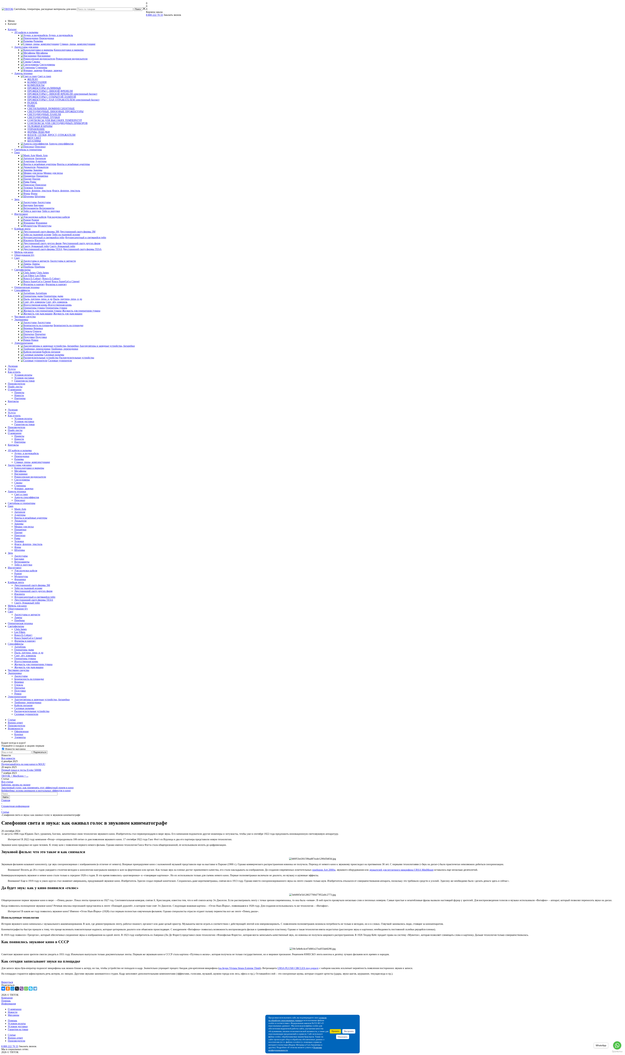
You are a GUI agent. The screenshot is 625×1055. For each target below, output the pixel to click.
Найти (5, 797)
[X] (17, 989)
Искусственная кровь (26, 661)
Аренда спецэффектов (26, 497)
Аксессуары (21, 556)
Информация (8, 1003)
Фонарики (20, 579)
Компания (7, 997)
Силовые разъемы (24, 708)
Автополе (19, 512)
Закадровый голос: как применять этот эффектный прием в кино (37, 787)
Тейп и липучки (23, 564)
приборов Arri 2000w (323, 869)
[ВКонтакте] (3, 989)
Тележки (19, 541)
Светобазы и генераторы (21, 503)
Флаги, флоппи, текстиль (28, 544)
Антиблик (20, 646)
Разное (18, 573)
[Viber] (21, 989)
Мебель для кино (17, 605)
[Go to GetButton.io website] (617, 1052)
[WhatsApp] (26, 989)
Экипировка (15, 673)
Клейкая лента (16, 582)
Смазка (18, 482)
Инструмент (14, 567)
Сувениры (20, 485)
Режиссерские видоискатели (30, 476)
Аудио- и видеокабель (26, 453)
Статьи (12, 1035)
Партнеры (20, 398)
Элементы (20, 737)
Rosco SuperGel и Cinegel (28, 638)
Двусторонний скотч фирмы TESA (33, 599)
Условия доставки (24, 377)
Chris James (20, 629)
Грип (10, 506)
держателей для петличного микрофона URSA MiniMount (401, 869)
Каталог (12, 29)
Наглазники (21, 473)
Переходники (21, 456)
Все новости (8, 758)
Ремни (17, 693)
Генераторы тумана (25, 658)
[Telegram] (35, 989)
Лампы (18, 617)
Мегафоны (20, 471)
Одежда (18, 684)
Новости (19, 395)
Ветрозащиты (21, 561)
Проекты (19, 392)
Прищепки (20, 529)
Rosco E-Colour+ (23, 635)
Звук (10, 553)
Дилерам (13, 366)
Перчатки (19, 687)
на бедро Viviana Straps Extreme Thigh (239, 968)
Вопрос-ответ (15, 1037)
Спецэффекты (15, 643)
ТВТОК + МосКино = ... (14, 775)
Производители (16, 383)
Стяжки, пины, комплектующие (32, 462)
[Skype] (31, 989)
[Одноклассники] (8, 989)
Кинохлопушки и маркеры (29, 468)
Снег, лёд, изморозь (25, 655)
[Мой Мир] (12, 989)
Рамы (17, 538)
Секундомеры (22, 479)
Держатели (20, 520)
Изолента (19, 594)
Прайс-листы (15, 386)
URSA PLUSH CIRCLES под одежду (298, 968)
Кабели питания (23, 705)
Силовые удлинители (26, 714)
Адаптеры (20, 514)
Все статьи (7, 781)
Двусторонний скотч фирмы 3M (32, 585)
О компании (14, 389)
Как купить (14, 372)
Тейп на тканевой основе (28, 588)
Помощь (6, 1000)
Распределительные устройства (31, 711)
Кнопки (18, 734)
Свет (10, 611)
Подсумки (20, 690)
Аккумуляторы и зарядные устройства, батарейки (42, 699)
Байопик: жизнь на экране (15, 784)
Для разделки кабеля (25, 570)
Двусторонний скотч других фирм (33, 591)
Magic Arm (20, 509)
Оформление (21, 731)
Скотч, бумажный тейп (27, 602)
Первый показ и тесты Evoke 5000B (21, 770)
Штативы (19, 550)
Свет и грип (21, 494)
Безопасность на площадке (29, 679)
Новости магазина (15, 749)
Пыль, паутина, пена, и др (28, 652)
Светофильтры (16, 626)
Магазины (13, 1015)
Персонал (19, 500)
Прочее (18, 532)
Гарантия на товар (24, 380)
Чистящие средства (18, 670)
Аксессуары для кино (20, 465)
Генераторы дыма (24, 649)
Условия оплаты (23, 374)
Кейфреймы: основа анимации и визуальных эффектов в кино (36, 790)
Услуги (12, 369)
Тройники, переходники (27, 702)
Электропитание (17, 696)
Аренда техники (17, 491)
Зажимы (18, 523)
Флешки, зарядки (23, 488)
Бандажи (19, 558)
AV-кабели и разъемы (20, 450)
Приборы (19, 620)
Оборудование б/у (18, 608)
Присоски (19, 535)
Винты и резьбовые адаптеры (30, 517)
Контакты (13, 401)
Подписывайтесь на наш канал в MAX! (23, 764)
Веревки (19, 682)
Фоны (17, 547)
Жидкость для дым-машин (28, 667)
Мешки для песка (24, 526)
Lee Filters (19, 632)
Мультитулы (21, 576)
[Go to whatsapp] (617, 1045)
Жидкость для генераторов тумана (33, 664)
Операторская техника (20, 623)
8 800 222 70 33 (154, 15)
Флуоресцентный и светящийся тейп (34, 597)
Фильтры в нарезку (25, 641)
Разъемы (19, 459)
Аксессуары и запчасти (27, 614)
